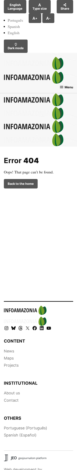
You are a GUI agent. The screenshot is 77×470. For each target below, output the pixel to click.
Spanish (14, 26)
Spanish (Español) (20, 435)
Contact (11, 400)
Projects (11, 365)
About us (12, 393)
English (13, 32)
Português (15, 20)
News (9, 351)
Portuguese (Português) (25, 428)
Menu (69, 87)
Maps (9, 358)
